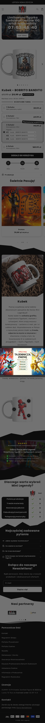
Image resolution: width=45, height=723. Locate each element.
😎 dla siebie (22, 369)
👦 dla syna (22, 361)
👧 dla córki (22, 364)
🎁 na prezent (22, 366)
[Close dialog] (1, 349)
